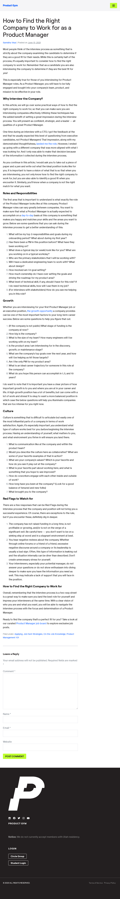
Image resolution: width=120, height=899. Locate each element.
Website (7, 741)
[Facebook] (14, 818)
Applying (18, 634)
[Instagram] (23, 818)
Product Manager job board (31, 623)
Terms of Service (96, 883)
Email (7, 727)
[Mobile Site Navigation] (113, 5)
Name (7, 714)
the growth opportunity (40, 310)
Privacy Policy (110, 883)
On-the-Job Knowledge (54, 634)
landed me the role (46, 143)
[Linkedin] (9, 818)
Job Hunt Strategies (33, 634)
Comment (9, 671)
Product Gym (10, 5)
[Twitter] (19, 818)
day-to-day (27, 215)
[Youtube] (28, 818)
